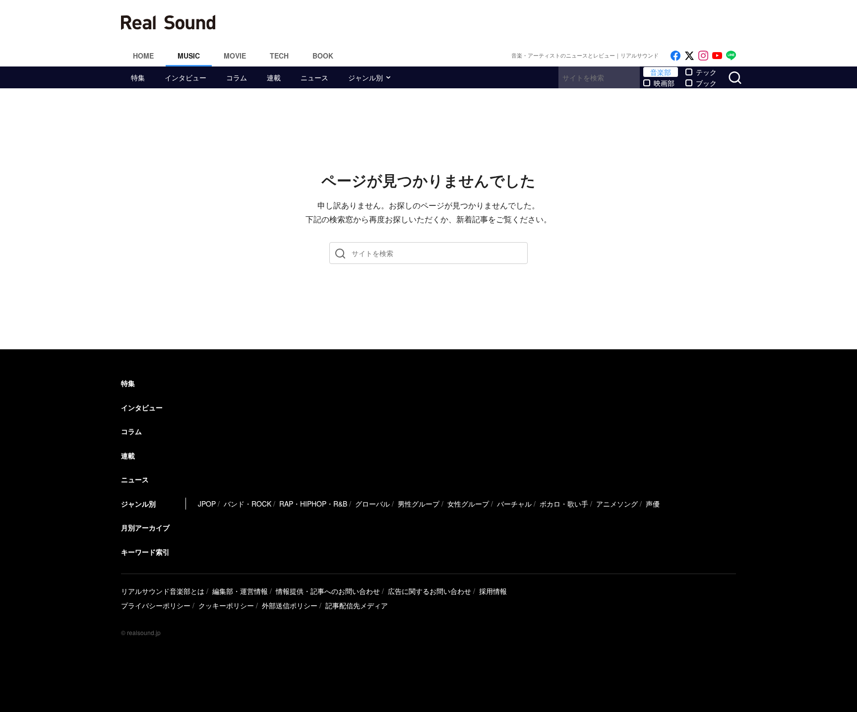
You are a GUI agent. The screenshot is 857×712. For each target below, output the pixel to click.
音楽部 (660, 72)
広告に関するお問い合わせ (429, 591)
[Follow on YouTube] (717, 56)
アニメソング (617, 504)
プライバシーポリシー (155, 605)
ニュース (314, 77)
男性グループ (418, 504)
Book (322, 56)
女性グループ (468, 504)
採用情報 (493, 591)
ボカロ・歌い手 (564, 504)
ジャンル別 (365, 77)
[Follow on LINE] (731, 56)
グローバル (372, 504)
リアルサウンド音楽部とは (162, 591)
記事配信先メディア (356, 605)
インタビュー (185, 77)
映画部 (664, 83)
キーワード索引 (145, 552)
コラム (236, 77)
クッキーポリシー (226, 605)
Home (143, 56)
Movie (235, 56)
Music (189, 56)
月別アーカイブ (145, 527)
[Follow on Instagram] (703, 56)
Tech (279, 56)
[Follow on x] (689, 56)
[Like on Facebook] (675, 56)
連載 (274, 77)
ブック (706, 83)
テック (706, 72)
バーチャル (514, 504)
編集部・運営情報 (240, 591)
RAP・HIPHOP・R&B (313, 504)
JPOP (207, 504)
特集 (138, 77)
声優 (653, 504)
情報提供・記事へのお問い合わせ (328, 591)
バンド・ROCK (247, 504)
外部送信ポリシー (289, 605)
